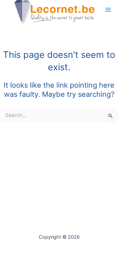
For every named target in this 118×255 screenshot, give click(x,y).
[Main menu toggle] (108, 9)
